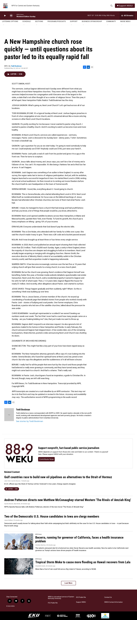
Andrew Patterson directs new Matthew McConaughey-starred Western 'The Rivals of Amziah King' (67, 500)
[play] (5, 15)
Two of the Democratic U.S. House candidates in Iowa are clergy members (51, 516)
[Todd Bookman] (9, 414)
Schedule (26, 21)
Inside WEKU (125, 21)
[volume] (11, 15)
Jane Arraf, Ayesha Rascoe (12, 481)
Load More (68, 583)
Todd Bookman (16, 66)
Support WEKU (81, 602)
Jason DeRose (8, 520)
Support (73, 21)
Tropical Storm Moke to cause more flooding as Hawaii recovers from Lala (82, 562)
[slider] (14, 15)
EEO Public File (81, 597)
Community (111, 21)
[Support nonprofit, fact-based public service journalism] (19, 453)
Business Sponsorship (92, 21)
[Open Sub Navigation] (4, 25)
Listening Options (10, 21)
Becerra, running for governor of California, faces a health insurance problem (79, 539)
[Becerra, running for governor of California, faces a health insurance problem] (18, 542)
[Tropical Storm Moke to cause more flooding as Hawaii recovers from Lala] (18, 566)
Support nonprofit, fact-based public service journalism (68, 448)
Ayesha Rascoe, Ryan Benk (12, 504)
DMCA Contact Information (113, 602)
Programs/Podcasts (57, 21)
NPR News (38, 534)
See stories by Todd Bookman (29, 421)
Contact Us (108, 597)
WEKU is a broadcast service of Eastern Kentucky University (61, 597)
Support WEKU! (126, 6)
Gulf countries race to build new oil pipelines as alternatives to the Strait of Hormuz (58, 477)
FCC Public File (53, 603)
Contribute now (46, 459)
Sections (39, 21)
